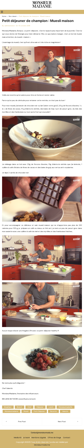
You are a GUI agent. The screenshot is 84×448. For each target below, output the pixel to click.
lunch (51, 407)
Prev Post (22, 421)
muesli (26, 411)
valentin (65, 411)
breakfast (7, 407)
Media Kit (18, 437)
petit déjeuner (39, 411)
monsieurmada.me (65, 407)
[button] (2, 12)
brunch (19, 407)
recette (53, 411)
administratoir (10, 26)
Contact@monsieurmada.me (42, 433)
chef (29, 407)
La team (26, 437)
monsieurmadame (11, 411)
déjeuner (40, 407)
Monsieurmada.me (42, 445)
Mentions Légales (38, 437)
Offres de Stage (54, 437)
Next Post (62, 421)
